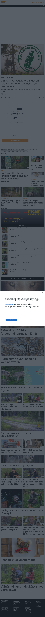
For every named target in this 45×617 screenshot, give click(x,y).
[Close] (43, 293)
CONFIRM (11, 319)
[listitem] (22, 313)
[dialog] (22, 308)
